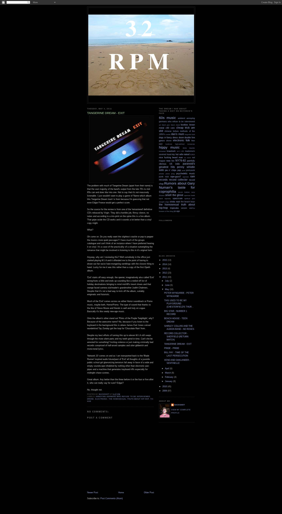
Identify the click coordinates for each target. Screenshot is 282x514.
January (169, 381)
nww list (170, 161)
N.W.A (192, 154)
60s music (167, 118)
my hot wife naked (180, 154)
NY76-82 (180, 160)
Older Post (149, 492)
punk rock (164, 177)
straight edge (164, 202)
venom (184, 208)
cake (173, 128)
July (167, 281)
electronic (101, 399)
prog (173, 174)
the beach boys (188, 202)
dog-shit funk (190, 134)
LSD (182, 151)
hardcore (168, 144)
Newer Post (92, 492)
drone (90, 399)
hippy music (169, 147)
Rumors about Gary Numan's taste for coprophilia (177, 187)
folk (188, 140)
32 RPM (141, 44)
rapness (186, 177)
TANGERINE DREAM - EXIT (178, 344)
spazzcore (177, 198)
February (169, 377)
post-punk (190, 170)
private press (164, 174)
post (183, 170)
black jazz (166, 125)
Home (121, 492)
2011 (165, 277)
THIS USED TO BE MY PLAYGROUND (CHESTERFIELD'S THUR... (179, 303)
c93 (167, 128)
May (167, 289)
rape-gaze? (175, 176)
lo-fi (178, 151)
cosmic (168, 134)
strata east (175, 201)
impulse (192, 148)
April (167, 368)
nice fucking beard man (171, 157)
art (160, 125)
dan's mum (177, 134)
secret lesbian (184, 192)
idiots (185, 148)
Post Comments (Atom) (111, 498)
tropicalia (174, 208)
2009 (165, 391)
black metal (175, 125)
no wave (187, 158)
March (168, 373)
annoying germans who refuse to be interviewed (123, 396)
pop (179, 170)
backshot (179, 405)
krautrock (171, 151)
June (167, 285)
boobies (184, 125)
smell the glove (174, 195)
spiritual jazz (189, 198)
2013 (165, 268)
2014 (165, 264)
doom (181, 137)
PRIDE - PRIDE (171, 348)
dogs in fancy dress (168, 137)
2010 (165, 386)
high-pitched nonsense (185, 144)
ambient (181, 118)
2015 (165, 260)
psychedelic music (185, 173)
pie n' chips (170, 170)
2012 (165, 273)
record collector (178, 179)
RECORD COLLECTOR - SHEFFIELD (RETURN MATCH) (176, 336)
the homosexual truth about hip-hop (129, 399)
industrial (162, 151)
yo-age (177, 211)
